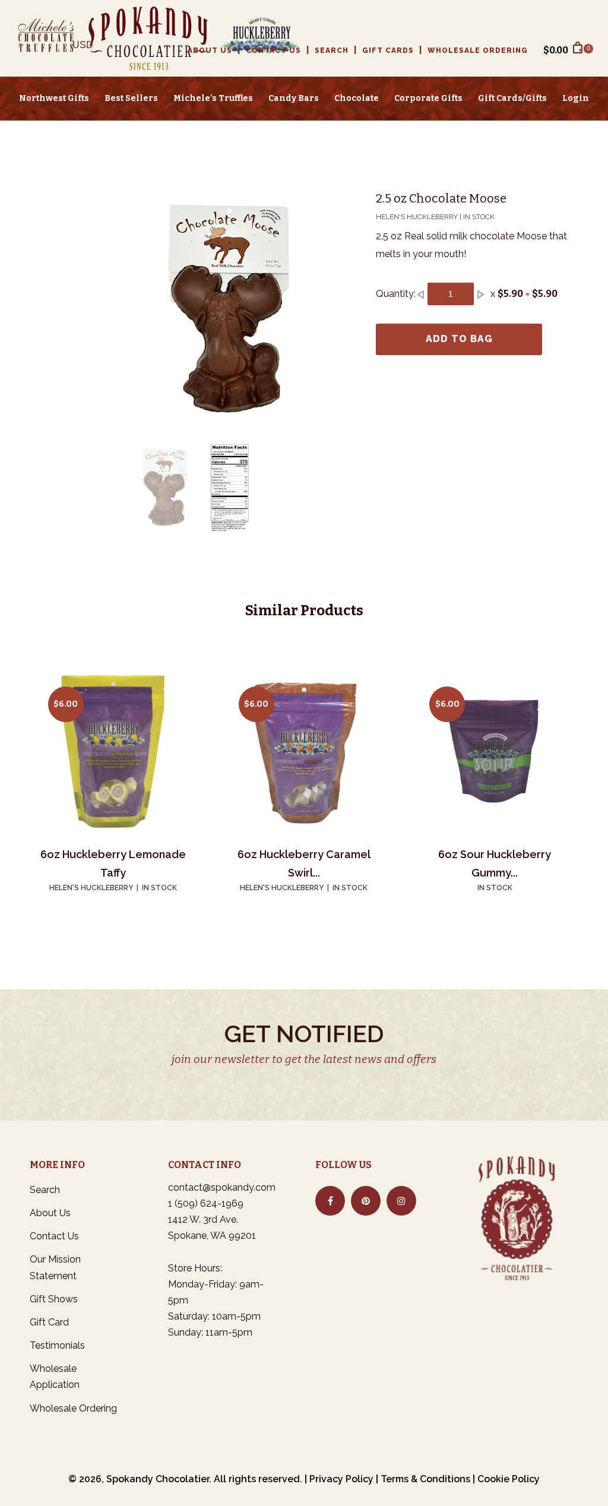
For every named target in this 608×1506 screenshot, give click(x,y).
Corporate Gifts (428, 98)
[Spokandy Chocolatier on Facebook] (330, 1201)
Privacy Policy (341, 1479)
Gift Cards (388, 50)
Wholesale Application (55, 1376)
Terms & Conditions (425, 1479)
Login (575, 98)
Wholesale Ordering (478, 50)
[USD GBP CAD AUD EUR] (87, 49)
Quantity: (396, 293)
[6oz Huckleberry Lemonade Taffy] (113, 752)
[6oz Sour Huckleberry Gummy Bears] (494, 752)
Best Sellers (131, 98)
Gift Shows (54, 1299)
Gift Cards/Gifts (512, 98)
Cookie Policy (508, 1479)
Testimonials (57, 1345)
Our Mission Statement (55, 1267)
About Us (210, 50)
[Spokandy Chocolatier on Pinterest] (366, 1201)
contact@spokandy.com (222, 1187)
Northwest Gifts (54, 98)
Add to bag (459, 338)
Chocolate (356, 98)
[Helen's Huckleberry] (254, 38)
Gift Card (49, 1322)
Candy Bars (293, 98)
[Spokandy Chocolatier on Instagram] (401, 1201)
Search (332, 50)
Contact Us (273, 50)
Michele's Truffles (213, 98)
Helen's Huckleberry (91, 888)
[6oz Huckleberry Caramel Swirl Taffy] (304, 752)
